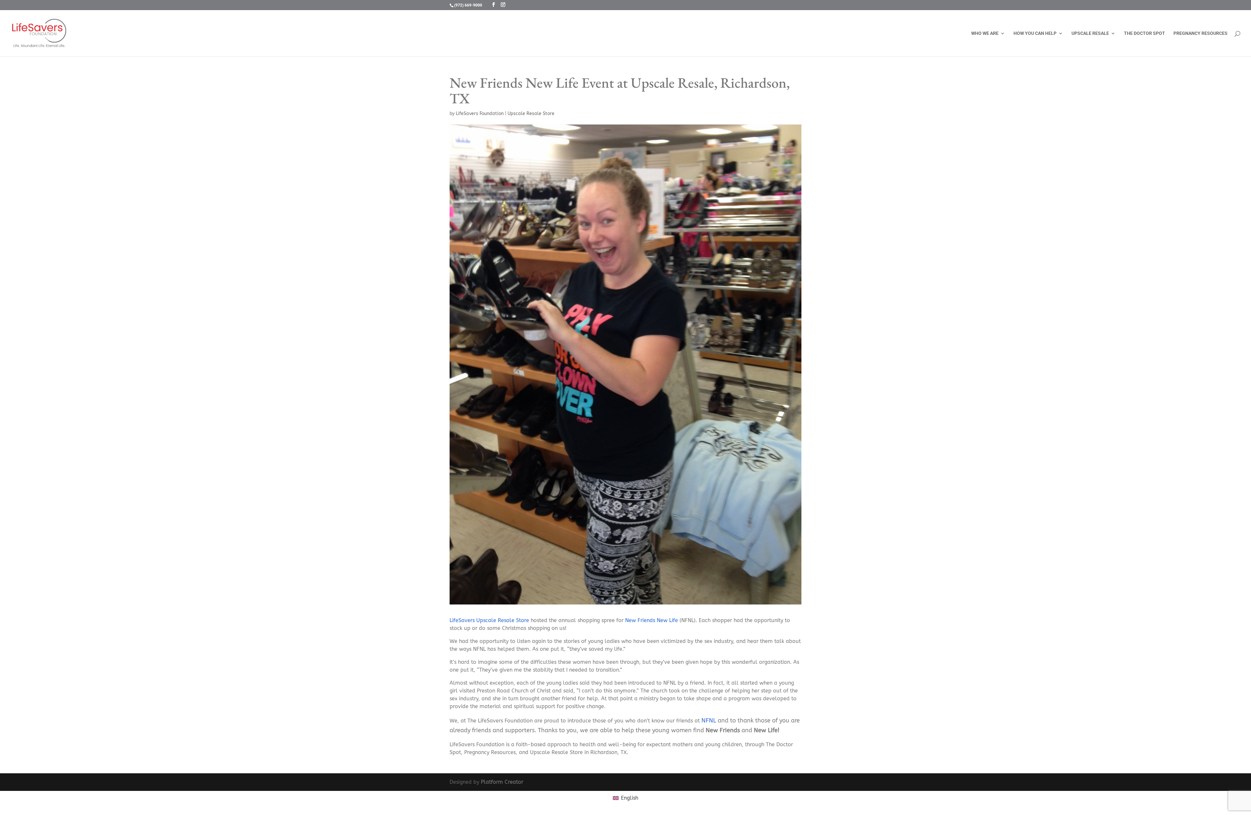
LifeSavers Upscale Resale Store (489, 620)
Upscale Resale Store (531, 113)
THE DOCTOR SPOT (1144, 33)
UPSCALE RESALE (1090, 33)
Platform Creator (502, 782)
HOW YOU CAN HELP (1035, 33)
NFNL (708, 720)
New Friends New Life (651, 620)
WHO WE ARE (985, 33)
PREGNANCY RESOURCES (1200, 33)
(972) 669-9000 (468, 5)
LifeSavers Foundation (480, 113)
